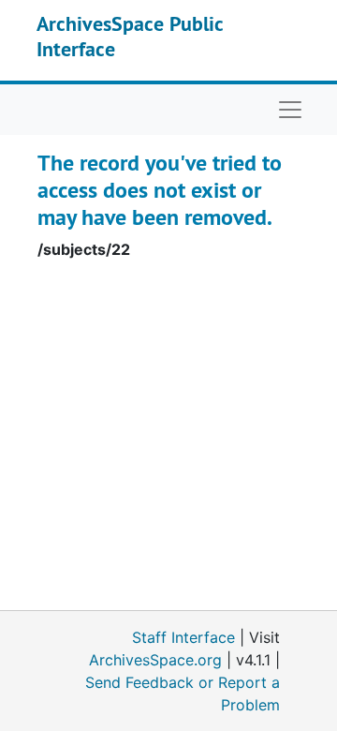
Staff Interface (183, 637)
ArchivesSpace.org (155, 659)
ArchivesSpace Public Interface (130, 35)
